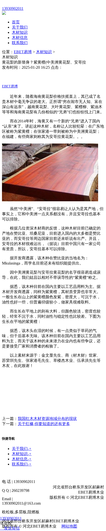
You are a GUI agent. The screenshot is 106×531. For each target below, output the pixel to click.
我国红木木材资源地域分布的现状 (47, 418)
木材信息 (20, 37)
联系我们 (20, 43)
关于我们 (20, 27)
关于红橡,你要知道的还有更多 (44, 424)
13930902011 (11, 518)
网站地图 (69, 526)
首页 (16, 22)
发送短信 (12, 528)
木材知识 (20, 32)
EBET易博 (23, 52)
